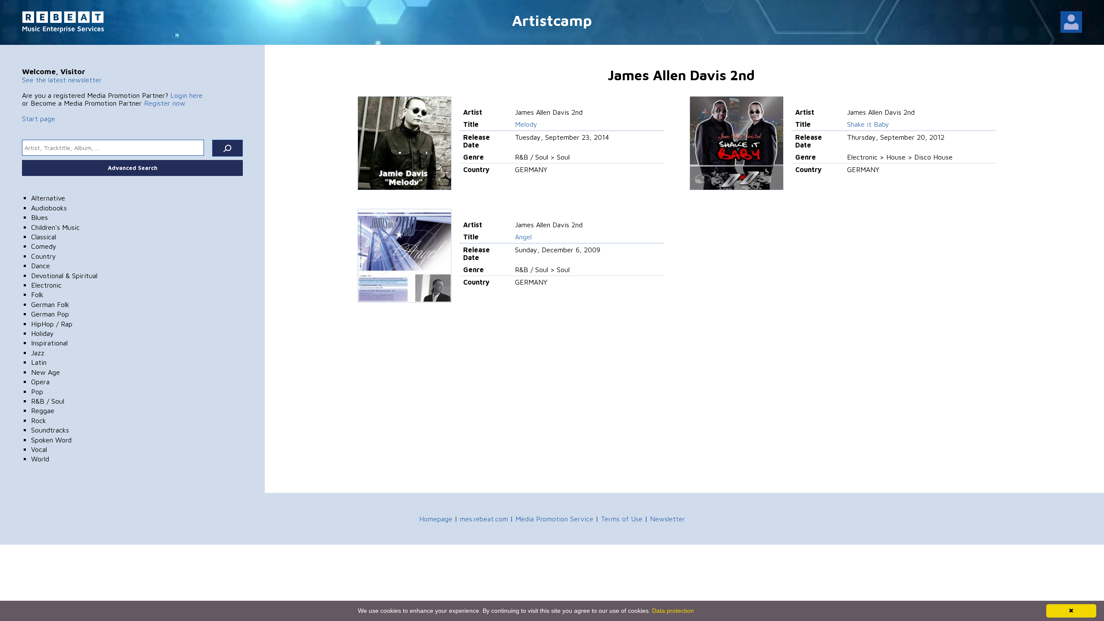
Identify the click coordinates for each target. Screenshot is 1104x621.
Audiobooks (49, 208)
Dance (40, 266)
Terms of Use (622, 519)
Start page (38, 118)
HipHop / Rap (51, 324)
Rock (38, 420)
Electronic (46, 285)
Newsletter (667, 519)
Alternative (48, 198)
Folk (37, 294)
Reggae (42, 410)
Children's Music (55, 227)
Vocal (39, 449)
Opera (40, 382)
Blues (39, 217)
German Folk (50, 304)
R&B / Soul (47, 401)
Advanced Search (132, 167)
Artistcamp (552, 20)
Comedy (43, 246)
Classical (43, 237)
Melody (526, 124)
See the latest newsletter (62, 80)
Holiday (42, 333)
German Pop (50, 314)
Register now (164, 103)
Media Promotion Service (554, 519)
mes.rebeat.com (484, 519)
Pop (37, 391)
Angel (523, 237)
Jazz (37, 353)
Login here (186, 95)
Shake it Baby (868, 124)
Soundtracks (50, 430)
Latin (39, 362)
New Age (45, 372)
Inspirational (49, 343)
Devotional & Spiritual (64, 275)
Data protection (673, 610)
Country (43, 256)
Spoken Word (51, 440)
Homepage (435, 519)
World (40, 459)
